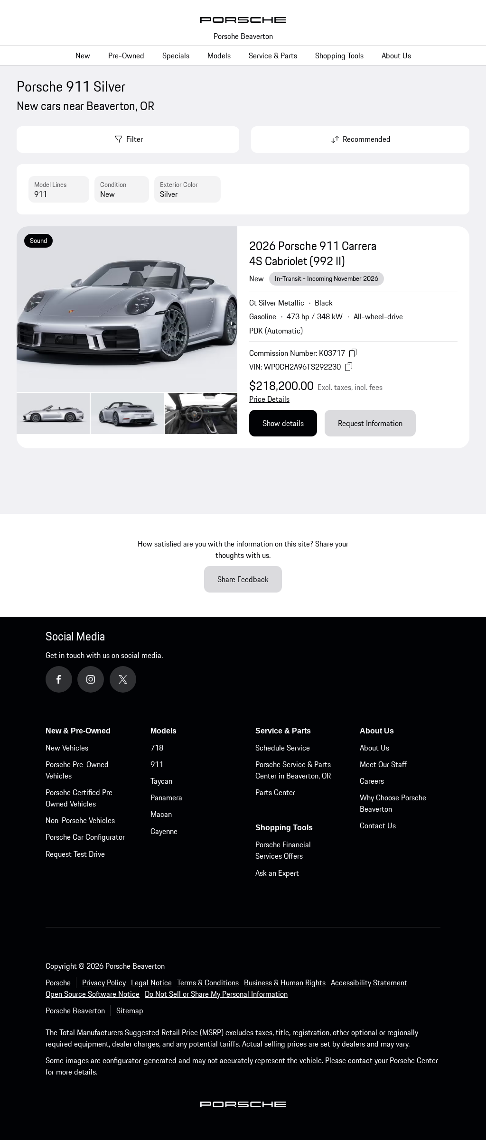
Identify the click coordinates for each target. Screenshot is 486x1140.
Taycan (161, 781)
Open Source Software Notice (93, 994)
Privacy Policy (104, 982)
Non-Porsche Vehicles (80, 820)
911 (156, 764)
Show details (283, 423)
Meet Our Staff (383, 764)
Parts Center (275, 792)
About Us (374, 747)
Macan (161, 814)
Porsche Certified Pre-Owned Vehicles (81, 798)
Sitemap (129, 1010)
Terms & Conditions (208, 982)
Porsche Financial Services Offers (283, 850)
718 (156, 747)
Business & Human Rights (285, 982)
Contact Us (378, 825)
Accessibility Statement (369, 982)
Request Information (370, 423)
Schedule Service (282, 747)
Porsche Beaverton (243, 36)
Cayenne (164, 831)
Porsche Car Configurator (85, 837)
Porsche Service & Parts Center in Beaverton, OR (293, 770)
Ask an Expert (277, 873)
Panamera (166, 797)
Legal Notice (151, 982)
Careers (372, 781)
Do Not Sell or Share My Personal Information (216, 994)
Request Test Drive (75, 854)
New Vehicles (67, 747)
